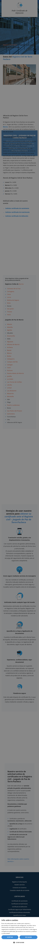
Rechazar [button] (28, 937)
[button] (20, 942)
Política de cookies (15, 933)
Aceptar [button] (10, 937)
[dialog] (19, 931)
